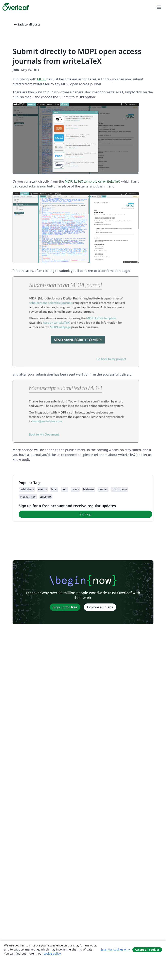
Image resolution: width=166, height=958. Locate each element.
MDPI (41, 79)
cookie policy (52, 953)
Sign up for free (65, 607)
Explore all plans (100, 607)
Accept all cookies (147, 950)
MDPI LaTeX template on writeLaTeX (92, 181)
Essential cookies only (115, 949)
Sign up (85, 514)
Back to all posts (26, 24)
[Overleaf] (15, 7)
